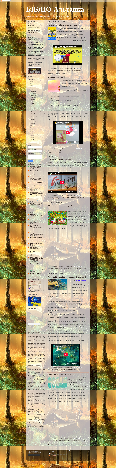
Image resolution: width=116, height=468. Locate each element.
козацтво (30, 385)
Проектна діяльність (32, 32)
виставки (36, 369)
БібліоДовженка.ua (34, 268)
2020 (31, 127)
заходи (29, 378)
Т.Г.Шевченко (39, 357)
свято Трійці (83, 268)
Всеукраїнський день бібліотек (35, 336)
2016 (31, 135)
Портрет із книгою (32, 34)
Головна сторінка (67, 444)
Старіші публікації (82, 444)
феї (55, 152)
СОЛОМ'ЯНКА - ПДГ (34, 219)
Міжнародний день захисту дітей (37, 351)
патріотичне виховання (76, 70)
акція (44, 359)
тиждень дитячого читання (35, 422)
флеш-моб (30, 425)
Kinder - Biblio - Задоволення (36, 203)
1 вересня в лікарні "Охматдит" (36, 274)
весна (38, 366)
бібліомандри (40, 361)
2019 (31, 129)
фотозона (43, 425)
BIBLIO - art (32, 214)
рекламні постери (31, 412)
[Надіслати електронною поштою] (76, 68)
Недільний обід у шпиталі (39, 352)
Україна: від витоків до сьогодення (36, 183)
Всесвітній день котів (38, 335)
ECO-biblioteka (33, 251)
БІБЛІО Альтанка (55, 9)
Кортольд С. (73, 369)
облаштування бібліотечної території (37, 397)
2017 (31, 133)
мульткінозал (30, 393)
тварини (30, 419)
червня (32, 103)
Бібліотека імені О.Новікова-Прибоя (36, 244)
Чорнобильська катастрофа (34, 359)
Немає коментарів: (68, 68)
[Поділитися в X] (79, 68)
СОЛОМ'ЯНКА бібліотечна (36, 237)
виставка (36, 368)
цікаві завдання (51, 270)
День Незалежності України (39, 340)
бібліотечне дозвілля (32, 364)
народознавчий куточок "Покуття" (35, 394)
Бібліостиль (30, 332)
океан (72, 440)
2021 (31, 125)
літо (42, 387)
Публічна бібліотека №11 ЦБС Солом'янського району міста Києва (36, 193)
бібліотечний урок (39, 365)
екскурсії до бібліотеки (38, 376)
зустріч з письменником (37, 379)
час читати (58, 152)
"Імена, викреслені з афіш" (35, 167)
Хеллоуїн (40, 358)
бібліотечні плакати (31, 366)
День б (68, 197)
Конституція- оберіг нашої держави (62, 25)
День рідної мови (35, 347)
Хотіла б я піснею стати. (34, 260)
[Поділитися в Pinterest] (81, 68)
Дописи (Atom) (58, 447)
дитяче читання (41, 373)
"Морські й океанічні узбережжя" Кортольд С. (67, 277)
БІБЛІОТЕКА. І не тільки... (36, 273)
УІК (53, 152)
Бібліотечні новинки (34, 248)
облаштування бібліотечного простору (36, 396)
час (79, 369)
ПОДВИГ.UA (32, 232)
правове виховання (38, 404)
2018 (31, 131)
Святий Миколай (35, 355)
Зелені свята (53, 268)
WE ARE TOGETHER (34, 263)
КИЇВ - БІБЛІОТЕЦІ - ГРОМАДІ (34, 226)
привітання (40, 406)
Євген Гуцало (31, 25)
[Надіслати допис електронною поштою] (74, 68)
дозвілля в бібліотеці (37, 375)
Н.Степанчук (30, 352)
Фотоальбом (30, 37)
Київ (29, 350)
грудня (32, 91)
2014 (31, 139)
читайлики (32, 426)
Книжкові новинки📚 (34, 200)
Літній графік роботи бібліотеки (38, 350)
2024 (31, 85)
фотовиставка (37, 425)
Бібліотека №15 (33, 199)
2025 (31, 83)
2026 (31, 81)
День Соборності (35, 341)
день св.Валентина (35, 372)
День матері (42, 346)
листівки (37, 387)
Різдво (43, 354)
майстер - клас (31, 389)
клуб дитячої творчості (40, 382)
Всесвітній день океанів (66, 369)
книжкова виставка (36, 383)
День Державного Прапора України (35, 337)
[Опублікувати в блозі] (77, 68)
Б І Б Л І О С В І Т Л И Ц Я (36, 182)
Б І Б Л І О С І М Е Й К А (35, 187)
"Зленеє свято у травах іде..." (60, 206)
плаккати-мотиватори (37, 403)
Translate (37, 325)
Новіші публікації (53, 444)
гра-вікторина (42, 370)
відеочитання (64, 197)
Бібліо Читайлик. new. (34, 247)
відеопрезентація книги (56, 197)
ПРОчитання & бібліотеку (35, 166)
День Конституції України (56, 70)
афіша (32, 361)
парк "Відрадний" (33, 399)
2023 (31, 87)
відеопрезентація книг (55, 150)
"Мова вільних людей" (34, 264)
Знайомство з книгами (33, 39)
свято (32, 414)
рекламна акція (39, 411)
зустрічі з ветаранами (33, 380)
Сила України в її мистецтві (34, 30)
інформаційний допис (66, 70)
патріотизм (42, 399)
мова (41, 392)
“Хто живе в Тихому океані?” (60, 374)
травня (32, 119)
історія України (38, 426)
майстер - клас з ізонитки (39, 390)
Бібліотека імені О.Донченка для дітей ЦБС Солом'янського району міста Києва (36, 258)
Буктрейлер (30, 28)
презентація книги (32, 406)
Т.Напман (55, 198)
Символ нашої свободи (34, 211)
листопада (33, 93)
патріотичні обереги (32, 402)
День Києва (37, 339)
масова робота (31, 392)
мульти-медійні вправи (61, 268)
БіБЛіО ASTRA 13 (34, 170)
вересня (32, 97)
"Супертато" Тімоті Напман (59, 159)
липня (32, 101)
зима (35, 378)
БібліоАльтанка (53, 455)
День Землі (30, 339)
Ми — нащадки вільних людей (36, 195)
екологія (30, 376)
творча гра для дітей (37, 419)
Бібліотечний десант (39, 332)
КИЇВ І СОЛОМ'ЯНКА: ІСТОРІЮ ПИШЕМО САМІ (36, 177)
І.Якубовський (31, 330)
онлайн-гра (76, 440)
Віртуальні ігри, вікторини (33, 27)
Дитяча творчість (31, 35)
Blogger (66, 458)
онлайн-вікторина (77, 268)
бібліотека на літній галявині (35, 362)
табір (41, 418)
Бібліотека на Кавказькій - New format (36, 209)
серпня (32, 99)
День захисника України (33, 346)
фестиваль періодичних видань (35, 423)
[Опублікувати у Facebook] (80, 68)
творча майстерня (37, 420)
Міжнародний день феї (57, 77)
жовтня (32, 95)
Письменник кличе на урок (35, 354)
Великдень (30, 333)
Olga (51, 453)
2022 (31, 89)
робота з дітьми (41, 412)
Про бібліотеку (31, 23)
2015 (31, 137)
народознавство (69, 268)
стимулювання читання (75, 150)
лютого (32, 121)
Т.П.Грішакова (30, 358)
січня (32, 123)
